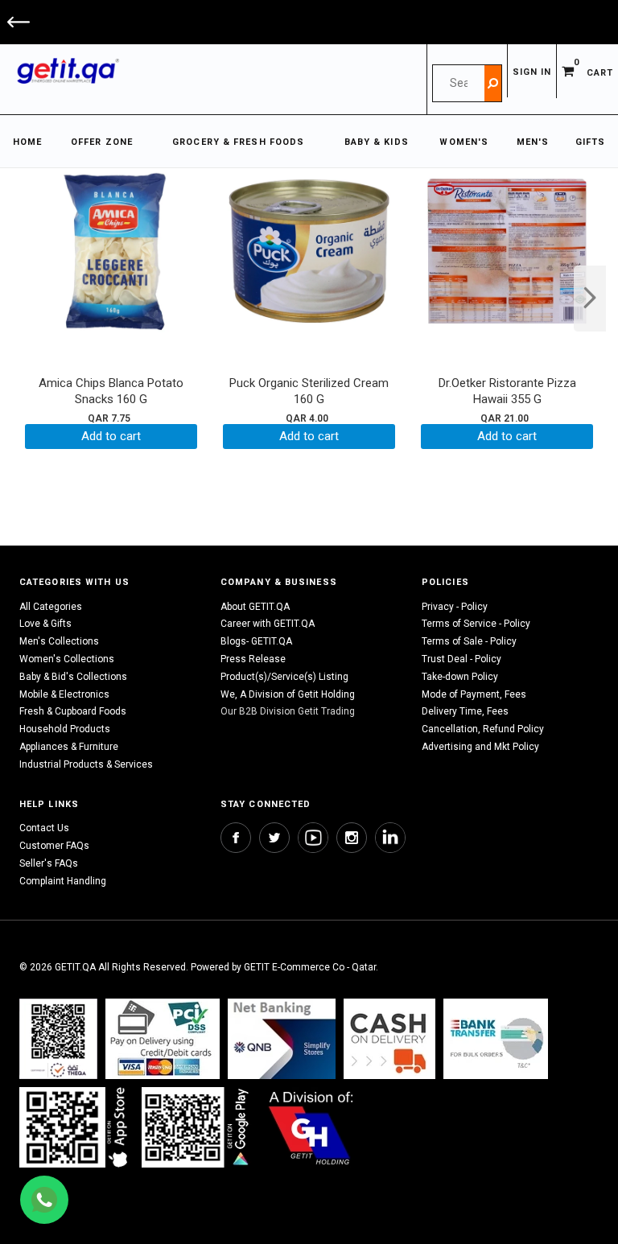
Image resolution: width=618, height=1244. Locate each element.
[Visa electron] (495, 1038)
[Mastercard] (282, 1038)
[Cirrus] (311, 1127)
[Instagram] (351, 837)
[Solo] (197, 1127)
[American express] (389, 1038)
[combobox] (458, 83)
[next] (590, 299)
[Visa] (162, 1038)
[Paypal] (58, 1038)
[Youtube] (313, 837)
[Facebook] (235, 837)
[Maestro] (76, 1127)
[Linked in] (390, 837)
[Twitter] (274, 837)
